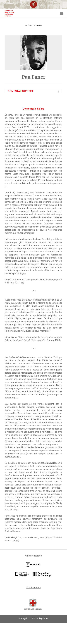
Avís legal (22, 618)
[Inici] (9, 13)
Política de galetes (40, 618)
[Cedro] (33, 564)
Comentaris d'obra (20, 91)
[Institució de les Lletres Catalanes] (33, 574)
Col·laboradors (33, 587)
